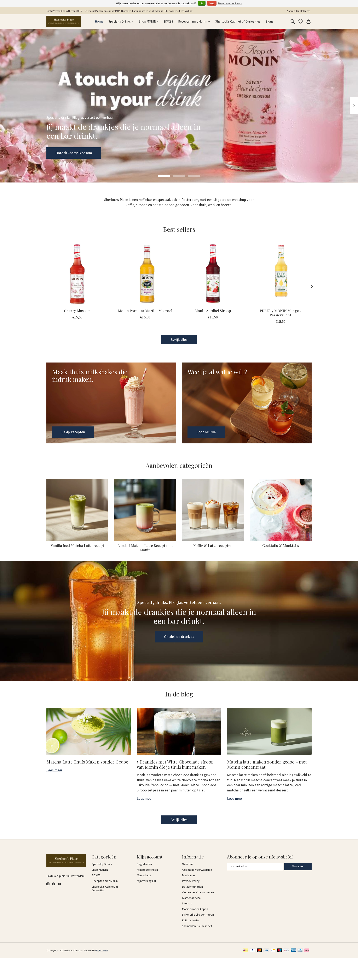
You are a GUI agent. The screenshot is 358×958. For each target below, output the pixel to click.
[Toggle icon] (293, 21)
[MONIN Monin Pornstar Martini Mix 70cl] (145, 274)
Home (99, 21)
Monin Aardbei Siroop (213, 310)
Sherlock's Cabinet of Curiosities (237, 21)
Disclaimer (188, 875)
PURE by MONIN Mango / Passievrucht (280, 312)
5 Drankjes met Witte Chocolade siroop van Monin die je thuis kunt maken (175, 764)
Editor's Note (190, 920)
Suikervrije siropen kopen (198, 914)
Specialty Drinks (102, 864)
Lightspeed (102, 950)
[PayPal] (252, 950)
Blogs (269, 21)
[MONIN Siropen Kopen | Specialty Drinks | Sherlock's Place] (63, 21)
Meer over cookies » (230, 3)
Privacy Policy (191, 881)
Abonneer (298, 866)
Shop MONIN (65, 152)
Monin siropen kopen (195, 909)
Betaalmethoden (192, 886)
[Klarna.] (306, 950)
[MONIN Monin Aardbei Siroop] (213, 274)
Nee (211, 3)
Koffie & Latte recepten (212, 545)
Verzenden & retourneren (198, 892)
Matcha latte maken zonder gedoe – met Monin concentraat (267, 764)
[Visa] (266, 950)
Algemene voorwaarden (197, 870)
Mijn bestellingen (147, 870)
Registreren (144, 864)
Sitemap (187, 903)
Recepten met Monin (105, 881)
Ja (201, 3)
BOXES (168, 21)
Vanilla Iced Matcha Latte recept (77, 545)
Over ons (187, 864)
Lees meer (54, 770)
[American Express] (293, 950)
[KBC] (300, 950)
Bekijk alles (179, 339)
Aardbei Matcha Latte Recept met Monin (145, 547)
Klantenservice (191, 898)
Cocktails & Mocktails (280, 545)
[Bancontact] (273, 950)
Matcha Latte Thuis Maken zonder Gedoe (87, 762)
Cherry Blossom (77, 310)
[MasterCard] (259, 950)
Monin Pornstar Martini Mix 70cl (145, 310)
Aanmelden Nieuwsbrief (197, 926)
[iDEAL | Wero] (245, 950)
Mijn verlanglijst (146, 881)
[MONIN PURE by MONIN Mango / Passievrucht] (281, 274)
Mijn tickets (144, 875)
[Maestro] (280, 950)
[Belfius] (286, 950)
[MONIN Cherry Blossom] (77, 274)
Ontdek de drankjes (179, 636)
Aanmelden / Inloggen (298, 10)
